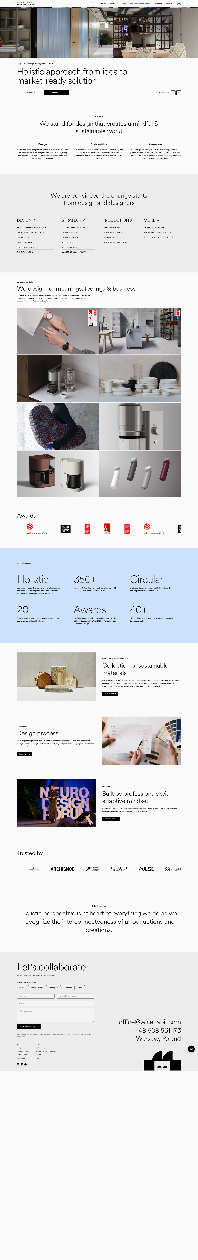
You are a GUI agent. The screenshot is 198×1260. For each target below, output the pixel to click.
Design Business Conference (46, 1051)
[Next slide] (148, 33)
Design (22, 988)
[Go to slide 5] (166, 92)
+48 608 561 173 (158, 1030)
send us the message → (29, 1027)
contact (169, 4)
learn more (28, 93)
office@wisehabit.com (150, 1022)
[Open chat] (191, 1049)
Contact (38, 1055)
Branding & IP (53, 988)
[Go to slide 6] (168, 92)
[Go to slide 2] (161, 92)
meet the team (110, 819)
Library (38, 1044)
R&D (37, 1058)
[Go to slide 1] (159, 92)
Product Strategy (37, 988)
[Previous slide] (49, 33)
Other (80, 988)
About (19, 1044)
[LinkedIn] (18, 1064)
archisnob (158, 4)
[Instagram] (22, 1064)
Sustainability (40, 1048)
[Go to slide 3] (163, 92)
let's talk (55, 93)
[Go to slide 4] (165, 92)
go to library (109, 694)
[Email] (25, 1064)
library (124, 4)
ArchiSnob (68, 988)
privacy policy (67, 1034)
